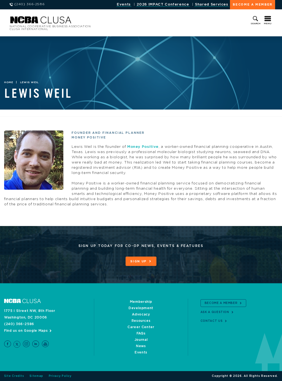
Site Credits (14, 376)
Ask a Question (214, 312)
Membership (141, 301)
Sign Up (138, 261)
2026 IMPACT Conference (163, 4)
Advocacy (141, 314)
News (141, 346)
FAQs (141, 333)
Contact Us (211, 321)
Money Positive (143, 147)
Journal (141, 339)
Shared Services (211, 4)
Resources (141, 320)
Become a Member (252, 4)
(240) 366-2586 (19, 324)
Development (141, 308)
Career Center (141, 327)
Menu (268, 24)
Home (8, 82)
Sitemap (36, 376)
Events (124, 4)
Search (256, 24)
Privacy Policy (60, 376)
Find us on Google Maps (26, 330)
